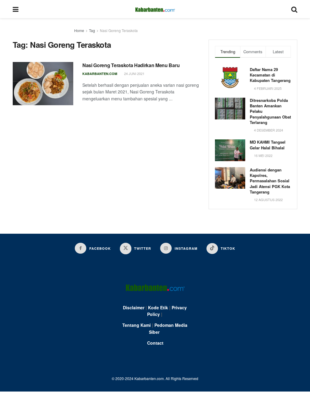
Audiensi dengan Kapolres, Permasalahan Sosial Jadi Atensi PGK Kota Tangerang (270, 181)
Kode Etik (158, 307)
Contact (155, 343)
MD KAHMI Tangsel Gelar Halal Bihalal (267, 144)
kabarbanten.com (99, 73)
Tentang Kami (136, 325)
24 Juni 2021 (133, 73)
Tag (92, 30)
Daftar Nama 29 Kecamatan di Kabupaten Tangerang (270, 75)
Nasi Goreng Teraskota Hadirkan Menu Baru (131, 65)
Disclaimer (133, 307)
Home (79, 30)
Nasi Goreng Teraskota (119, 30)
